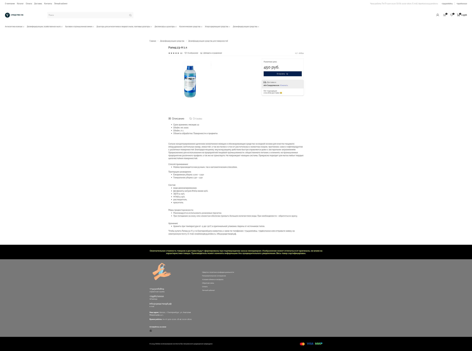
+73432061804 (447, 4)
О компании (10, 4)
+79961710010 (156, 296)
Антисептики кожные (13, 27)
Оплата (29, 4)
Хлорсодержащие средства (216, 27)
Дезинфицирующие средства (245, 27)
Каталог (20, 4)
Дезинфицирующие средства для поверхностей (208, 41)
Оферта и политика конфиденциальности (218, 272)
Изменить (284, 85)
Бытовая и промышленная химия (78, 27)
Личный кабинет (60, 4)
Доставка (38, 4)
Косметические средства (189, 27)
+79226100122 (461, 4)
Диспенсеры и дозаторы (165, 27)
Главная (152, 41)
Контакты (48, 4)
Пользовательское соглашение (214, 276)
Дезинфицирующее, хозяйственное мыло (44, 27)
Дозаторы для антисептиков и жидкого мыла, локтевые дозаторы (123, 27)
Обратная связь (208, 283)
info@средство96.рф (160, 303)
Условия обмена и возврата (212, 279)
